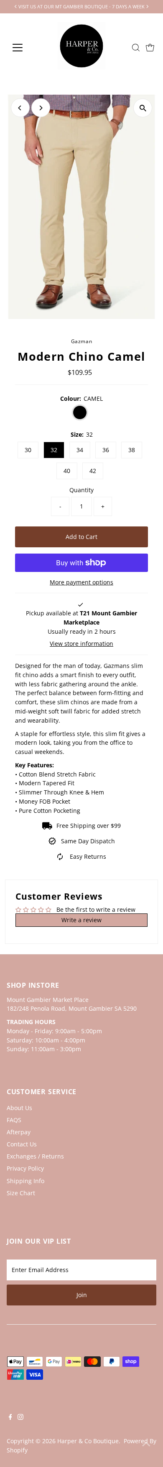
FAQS (14, 1120)
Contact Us (22, 1144)
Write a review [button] (81, 920)
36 (105, 450)
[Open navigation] (24, 47)
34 (79, 450)
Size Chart (21, 1193)
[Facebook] (10, 1418)
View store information (81, 644)
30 (28, 450)
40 (67, 471)
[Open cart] (150, 47)
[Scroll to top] (146, 1444)
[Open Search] (136, 47)
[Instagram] (20, 1418)
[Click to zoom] (142, 108)
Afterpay (19, 1132)
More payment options (81, 582)
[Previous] (20, 108)
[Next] (40, 108)
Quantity (81, 490)
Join (81, 1295)
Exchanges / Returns (35, 1156)
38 (131, 450)
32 (54, 450)
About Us (19, 1108)
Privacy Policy (25, 1168)
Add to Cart (81, 537)
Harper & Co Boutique (88, 1441)
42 (92, 471)
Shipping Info (25, 1181)
